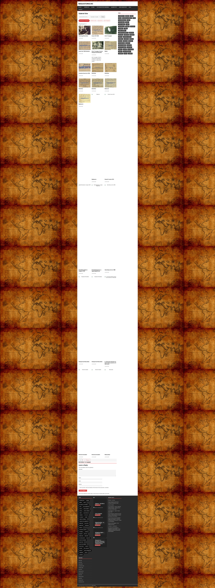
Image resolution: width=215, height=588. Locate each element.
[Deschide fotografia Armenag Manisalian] (85, 30)
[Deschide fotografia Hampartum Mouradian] (85, 318)
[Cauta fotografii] (84, 17)
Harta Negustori (123, 7)
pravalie (120, 51)
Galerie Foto (114, 7)
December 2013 (81, 581)
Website (80, 484)
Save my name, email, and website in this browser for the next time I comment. (94, 487)
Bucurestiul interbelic (127, 18)
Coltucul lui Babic (111, 504)
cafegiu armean (122, 24)
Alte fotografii (107, 20)
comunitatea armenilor (123, 32)
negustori (129, 45)
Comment (80, 469)
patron (124, 49)
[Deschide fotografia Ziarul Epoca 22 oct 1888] (111, 227)
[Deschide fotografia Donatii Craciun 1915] (111, 136)
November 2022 (81, 565)
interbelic (121, 38)
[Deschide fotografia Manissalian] (111, 411)
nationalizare (121, 43)
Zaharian (130, 53)
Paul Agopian (130, 49)
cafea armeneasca (122, 20)
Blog (130, 7)
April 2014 (80, 578)
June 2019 (80, 569)
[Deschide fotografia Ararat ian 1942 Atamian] (85, 45)
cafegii (128, 20)
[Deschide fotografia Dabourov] (111, 82)
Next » (88, 460)
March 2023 (81, 564)
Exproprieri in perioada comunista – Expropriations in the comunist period (100, 542)
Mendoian (125, 41)
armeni (80, 502)
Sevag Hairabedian (126, 51)
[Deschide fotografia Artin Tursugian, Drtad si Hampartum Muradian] (98, 45)
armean (87, 500)
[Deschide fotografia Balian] (111, 45)
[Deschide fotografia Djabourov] (85, 98)
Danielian (131, 32)
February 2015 (81, 576)
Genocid (120, 36)
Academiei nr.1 (82, 500)
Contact (80, 9)
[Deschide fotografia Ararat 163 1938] (98, 30)
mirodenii (130, 41)
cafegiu (127, 22)
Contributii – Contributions (112, 526)
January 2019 (81, 572)
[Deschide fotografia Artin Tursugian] (111, 30)
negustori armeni (122, 47)
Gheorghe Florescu (127, 36)
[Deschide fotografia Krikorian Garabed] (85, 411)
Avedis (120, 18)
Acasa (79, 7)
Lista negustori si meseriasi (103, 7)
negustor (128, 43)
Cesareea (127, 26)
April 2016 (80, 574)
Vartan (125, 53)
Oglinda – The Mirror (99, 503)
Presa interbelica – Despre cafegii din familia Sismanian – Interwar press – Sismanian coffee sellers (114, 508)
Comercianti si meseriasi (84, 20)
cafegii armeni (121, 22)
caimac (127, 24)
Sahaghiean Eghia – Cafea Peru (99, 533)
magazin (131, 38)
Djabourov (126, 34)
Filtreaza (103, 16)
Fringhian (132, 34)
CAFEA (134, 18)
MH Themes (94, 585)
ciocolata (133, 26)
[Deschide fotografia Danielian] (98, 67)
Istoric (92, 7)
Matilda (120, 41)
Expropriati (100, 20)
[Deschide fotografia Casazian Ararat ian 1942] (85, 67)
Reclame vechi (93, 20)
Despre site (86, 7)
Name (80, 477)
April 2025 (80, 560)
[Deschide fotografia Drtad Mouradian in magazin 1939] (85, 227)
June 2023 (80, 562)
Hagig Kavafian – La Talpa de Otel (99, 523)
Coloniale (121, 28)
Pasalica (120, 49)
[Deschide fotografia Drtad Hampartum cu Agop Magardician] (98, 227)
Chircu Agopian (98, 513)
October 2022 (81, 567)
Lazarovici (126, 38)
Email (80, 481)
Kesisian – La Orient (111, 500)
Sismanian (121, 53)
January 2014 (81, 580)
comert (125, 28)
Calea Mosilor (121, 26)
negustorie (129, 47)
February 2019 (81, 571)
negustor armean (122, 45)
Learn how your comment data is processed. (101, 493)
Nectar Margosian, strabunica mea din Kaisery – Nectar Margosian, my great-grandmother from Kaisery (114, 515)
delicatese (121, 34)
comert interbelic (122, 30)
